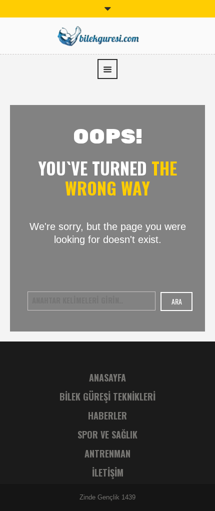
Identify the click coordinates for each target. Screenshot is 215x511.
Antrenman (107, 453)
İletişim (108, 472)
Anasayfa (107, 377)
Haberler (107, 415)
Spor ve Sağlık (108, 434)
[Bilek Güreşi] (108, 35)
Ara (177, 301)
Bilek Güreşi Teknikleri (108, 396)
